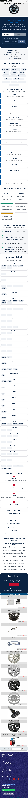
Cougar (14, 397)
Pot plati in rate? (13, 530)
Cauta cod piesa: (7, 748)
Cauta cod (21, 41)
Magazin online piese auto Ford (8, 754)
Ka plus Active (14, 361)
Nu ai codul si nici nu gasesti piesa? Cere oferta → (14, 45)
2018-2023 (4, 294)
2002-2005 (4, 288)
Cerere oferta (4, 760)
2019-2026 (4, 308)
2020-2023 (4, 417)
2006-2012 (4, 468)
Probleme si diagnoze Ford (7, 756)
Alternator (13, 75)
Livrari (4, 590)
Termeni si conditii (21, 590)
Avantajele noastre (7, 767)
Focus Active (14, 271)
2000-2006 (21, 423)
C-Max (14, 324)
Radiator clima (8, 78)
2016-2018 (9, 308)
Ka (14, 349)
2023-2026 (4, 369)
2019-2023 (4, 300)
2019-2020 (4, 357)
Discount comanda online (7, 771)
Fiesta (14, 283)
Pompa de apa (21, 75)
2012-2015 (21, 466)
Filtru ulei (24, 69)
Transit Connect (14, 433)
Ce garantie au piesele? (13, 517)
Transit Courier (14, 439)
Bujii (15, 78)
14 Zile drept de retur (6, 769)
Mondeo (14, 298)
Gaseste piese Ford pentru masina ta (14, 21)
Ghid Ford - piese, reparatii (7, 757)
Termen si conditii (5, 762)
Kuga (14, 306)
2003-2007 (4, 280)
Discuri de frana (15, 69)
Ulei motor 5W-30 (14, 85)
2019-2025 (4, 265)
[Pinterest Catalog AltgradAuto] (18, 778)
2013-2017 (9, 286)
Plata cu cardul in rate (6, 770)
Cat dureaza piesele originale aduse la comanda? (14, 527)
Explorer (14, 415)
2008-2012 (15, 286)
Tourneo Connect (14, 451)
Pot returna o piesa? (13, 520)
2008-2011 (21, 265)
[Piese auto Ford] (6, 1)
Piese (3, 375)
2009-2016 (4, 351)
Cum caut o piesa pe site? (14, 513)
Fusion (14, 391)
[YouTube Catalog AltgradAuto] (14, 778)
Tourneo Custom (14, 445)
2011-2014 (15, 265)
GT (14, 409)
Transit (14, 421)
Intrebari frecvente (13, 590)
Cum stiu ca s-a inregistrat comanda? (13, 533)
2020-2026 (4, 314)
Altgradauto (5, 753)
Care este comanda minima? (13, 523)
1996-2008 (9, 351)
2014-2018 (9, 265)
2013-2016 (15, 308)
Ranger (14, 463)
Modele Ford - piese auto (7, 755)
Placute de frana (5, 69)
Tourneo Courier (14, 457)
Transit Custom (14, 427)
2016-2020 (4, 333)
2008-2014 (15, 300)
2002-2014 (15, 435)
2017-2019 (4, 411)
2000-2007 (21, 300)
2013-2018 (9, 435)
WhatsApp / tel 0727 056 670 (14, 588)
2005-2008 (21, 286)
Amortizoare (6, 75)
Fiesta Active (14, 292)
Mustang (14, 367)
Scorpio (14, 403)
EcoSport (14, 318)
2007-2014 (9, 339)
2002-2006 (9, 468)
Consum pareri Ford (6, 758)
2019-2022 (4, 381)
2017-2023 (4, 286)
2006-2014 (15, 423)
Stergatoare (20, 78)
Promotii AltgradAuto (6, 772)
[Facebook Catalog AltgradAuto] (10, 778)
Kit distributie (14, 72)
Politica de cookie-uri (6, 763)
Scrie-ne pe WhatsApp (9, 790)
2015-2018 (15, 369)
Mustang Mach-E (14, 373)
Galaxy (14, 337)
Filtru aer (6, 72)
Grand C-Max (14, 330)
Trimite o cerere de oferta (8, 793)
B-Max (14, 385)
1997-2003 (9, 314)
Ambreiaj (22, 72)
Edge (14, 379)
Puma (14, 312)
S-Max (14, 343)
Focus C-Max (14, 277)
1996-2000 (4, 302)
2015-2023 (4, 339)
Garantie (8, 590)
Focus (14, 263)
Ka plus (14, 355)
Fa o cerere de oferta (14, 584)
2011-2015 (9, 333)
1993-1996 (9, 302)
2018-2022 (9, 369)
